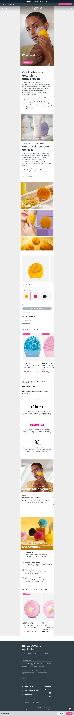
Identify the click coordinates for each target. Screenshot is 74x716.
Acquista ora (27, 62)
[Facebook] (50, 690)
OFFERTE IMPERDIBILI (65, 4)
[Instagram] (45, 690)
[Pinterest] (50, 696)
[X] (45, 693)
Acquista (69, 713)
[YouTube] (50, 693)
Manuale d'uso (26, 323)
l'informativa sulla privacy (28, 672)
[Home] (37, 8)
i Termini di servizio (42, 672)
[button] (70, 709)
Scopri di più (27, 176)
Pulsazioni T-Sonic (29, 387)
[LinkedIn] (45, 696)
